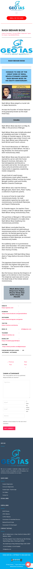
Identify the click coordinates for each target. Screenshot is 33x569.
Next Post (25, 362)
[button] (16, 13)
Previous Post (10, 362)
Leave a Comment (7, 33)
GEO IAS (3, 443)
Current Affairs (17, 33)
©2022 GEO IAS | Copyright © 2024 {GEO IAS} (16, 555)
